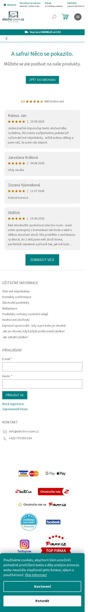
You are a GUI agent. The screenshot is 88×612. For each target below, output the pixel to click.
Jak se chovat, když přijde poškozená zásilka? (33, 331)
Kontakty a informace (16, 297)
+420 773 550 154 (20, 438)
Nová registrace (13, 404)
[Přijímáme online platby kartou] (29, 473)
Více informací (36, 575)
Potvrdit (42, 600)
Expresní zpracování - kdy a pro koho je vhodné (34, 325)
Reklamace (9, 308)
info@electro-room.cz (24, 431)
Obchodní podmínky (15, 302)
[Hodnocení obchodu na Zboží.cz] (23, 491)
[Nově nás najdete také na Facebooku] (53, 522)
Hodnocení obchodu (15, 320)
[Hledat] (54, 16)
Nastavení (42, 586)
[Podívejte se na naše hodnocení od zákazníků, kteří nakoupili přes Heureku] (28, 522)
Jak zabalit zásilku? (15, 337)
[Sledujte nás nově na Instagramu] (24, 546)
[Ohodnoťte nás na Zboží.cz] (54, 491)
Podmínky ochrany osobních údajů (25, 314)
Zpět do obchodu (42, 80)
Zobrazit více (42, 259)
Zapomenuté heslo (15, 409)
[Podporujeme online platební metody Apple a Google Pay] (56, 473)
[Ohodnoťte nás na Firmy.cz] (42, 504)
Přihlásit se (15, 395)
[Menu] (77, 16)
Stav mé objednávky (16, 291)
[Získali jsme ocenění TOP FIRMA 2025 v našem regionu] (56, 546)
